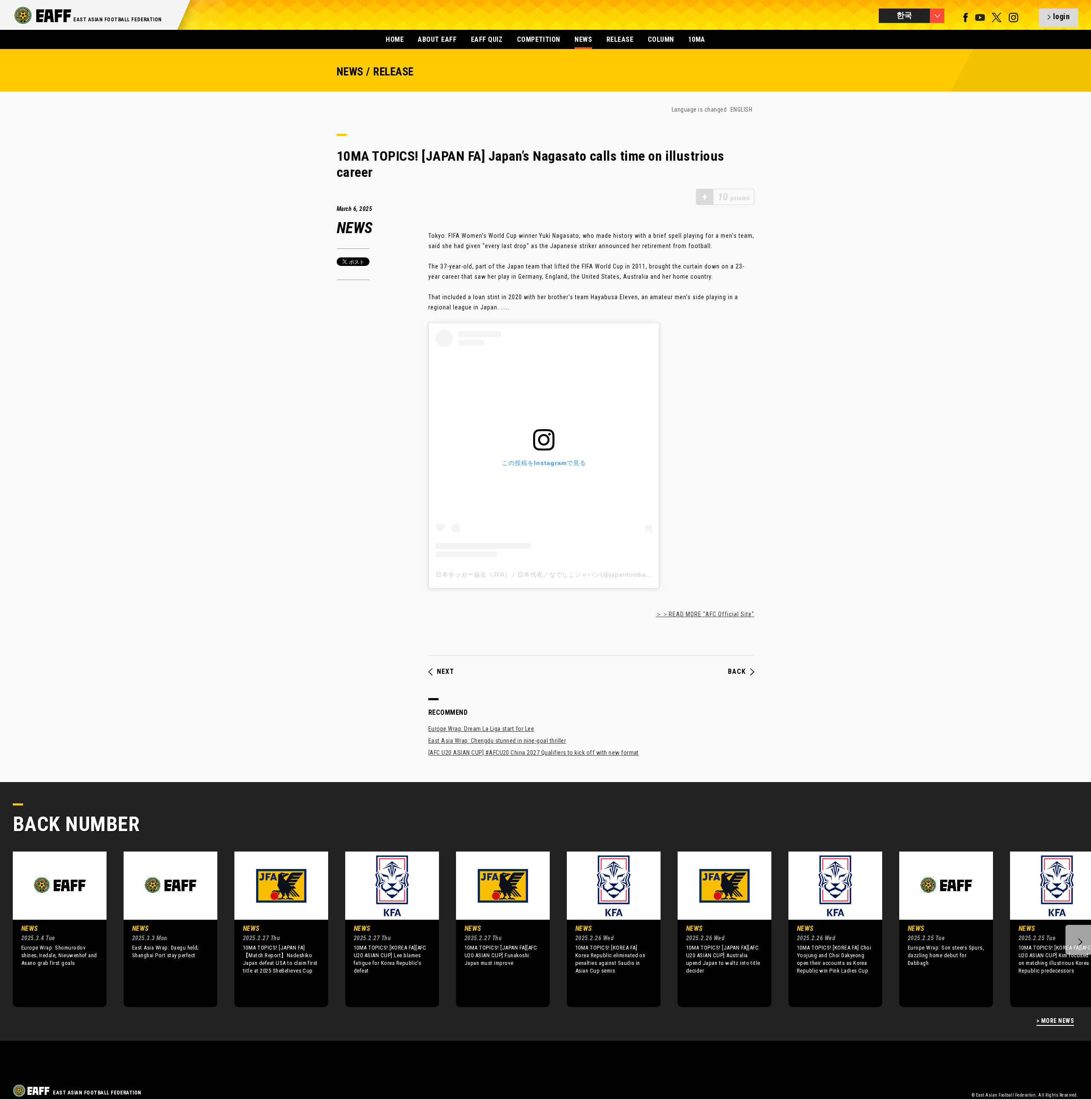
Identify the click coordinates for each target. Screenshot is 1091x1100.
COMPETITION (538, 39)
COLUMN (661, 39)
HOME (395, 39)
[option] (53, 929)
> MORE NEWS (1055, 1021)
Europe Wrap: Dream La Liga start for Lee (481, 728)
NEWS (583, 39)
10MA (696, 39)
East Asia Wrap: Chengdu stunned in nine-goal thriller (497, 740)
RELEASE (619, 39)
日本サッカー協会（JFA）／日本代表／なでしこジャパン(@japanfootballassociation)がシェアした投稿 (587, 574)
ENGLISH (741, 110)
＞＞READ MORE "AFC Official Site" (705, 614)
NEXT (445, 671)
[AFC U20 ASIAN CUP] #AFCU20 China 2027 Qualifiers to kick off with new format (533, 752)
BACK (737, 671)
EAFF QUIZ (486, 39)
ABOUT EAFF (437, 39)
